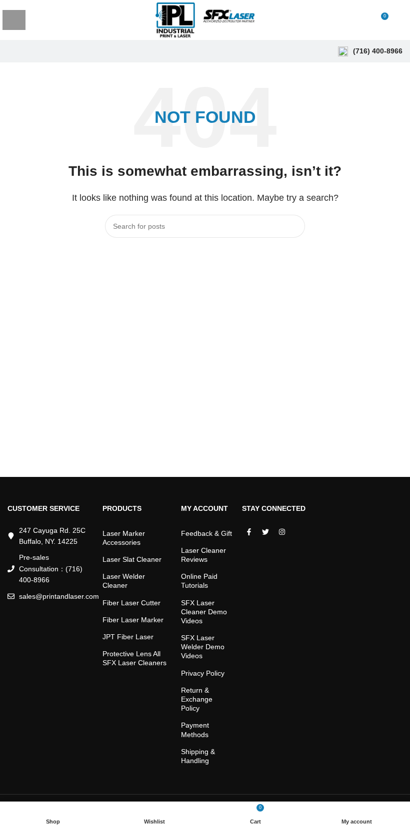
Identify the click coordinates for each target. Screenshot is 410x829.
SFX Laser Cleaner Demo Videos (204, 612)
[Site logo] (205, 19)
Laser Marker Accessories (123, 537)
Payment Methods (195, 729)
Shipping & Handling (198, 756)
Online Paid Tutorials (199, 580)
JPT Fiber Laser (128, 637)
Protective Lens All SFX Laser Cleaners (134, 658)
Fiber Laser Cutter (131, 603)
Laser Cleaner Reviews (203, 554)
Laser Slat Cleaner (132, 559)
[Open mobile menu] (14, 20)
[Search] (400, 20)
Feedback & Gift (206, 533)
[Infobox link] (370, 51)
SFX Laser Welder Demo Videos (202, 647)
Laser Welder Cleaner (123, 580)
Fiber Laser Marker (133, 620)
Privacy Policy (202, 673)
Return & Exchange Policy (196, 699)
